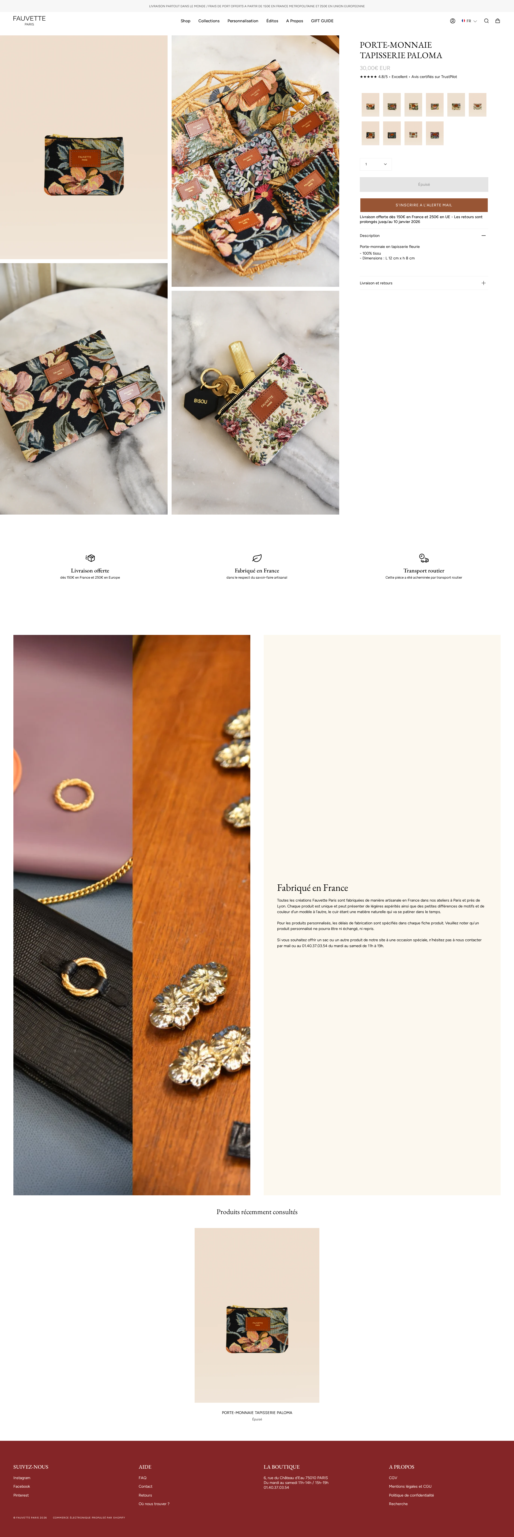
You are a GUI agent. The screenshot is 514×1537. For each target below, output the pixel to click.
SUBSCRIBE (314, 829)
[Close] (364, 692)
